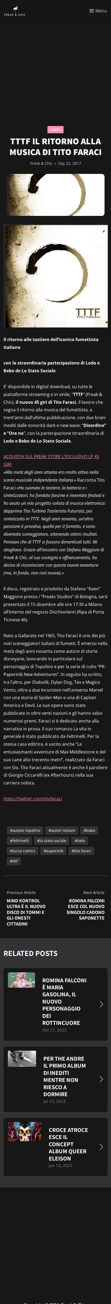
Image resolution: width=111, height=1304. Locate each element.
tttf (15, 861)
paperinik (54, 850)
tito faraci (82, 850)
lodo (81, 840)
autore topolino (26, 830)
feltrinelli (20, 840)
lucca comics (23, 850)
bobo (90, 830)
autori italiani (63, 830)
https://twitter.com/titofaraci (33, 799)
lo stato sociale (52, 840)
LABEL (55, 129)
